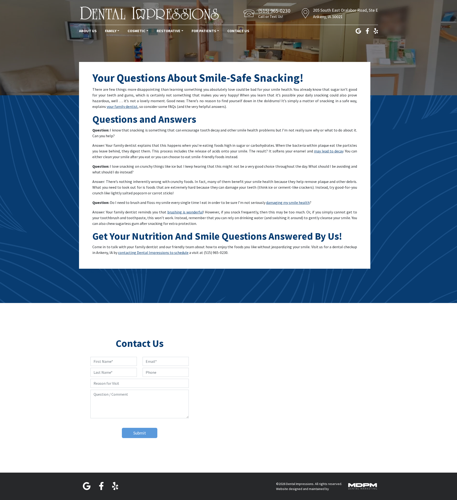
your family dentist (122, 106)
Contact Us (238, 30)
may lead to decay (328, 151)
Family (110, 30)
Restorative (168, 30)
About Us (88, 30)
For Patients (204, 30)
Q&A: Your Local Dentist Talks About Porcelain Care (129, 271)
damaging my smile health (288, 202)
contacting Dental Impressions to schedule (153, 252)
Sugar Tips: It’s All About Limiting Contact (334, 271)
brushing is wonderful (185, 212)
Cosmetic (136, 30)
